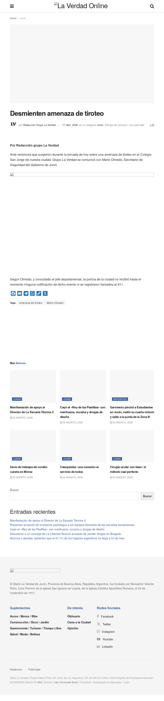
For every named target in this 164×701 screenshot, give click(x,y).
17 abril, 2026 (70, 125)
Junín (23, 18)
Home (13, 18)
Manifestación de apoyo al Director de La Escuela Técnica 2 (48, 520)
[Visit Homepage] (82, 6)
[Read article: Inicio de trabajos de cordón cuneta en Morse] (33, 446)
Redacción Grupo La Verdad (39, 125)
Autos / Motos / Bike (24, 616)
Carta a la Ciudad (79, 622)
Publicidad (34, 669)
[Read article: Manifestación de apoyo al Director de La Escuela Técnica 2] (33, 386)
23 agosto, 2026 (22, 417)
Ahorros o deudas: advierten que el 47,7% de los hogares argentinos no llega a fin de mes (67, 538)
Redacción (16, 669)
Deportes (120, 399)
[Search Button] (152, 6)
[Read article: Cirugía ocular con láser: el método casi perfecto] (133, 446)
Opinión (72, 628)
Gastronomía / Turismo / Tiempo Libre (35, 628)
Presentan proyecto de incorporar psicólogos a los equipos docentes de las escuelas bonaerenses (72, 525)
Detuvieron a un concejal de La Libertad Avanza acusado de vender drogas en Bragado (65, 534)
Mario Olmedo (55, 302)
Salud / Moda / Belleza (25, 634)
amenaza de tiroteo (30, 302)
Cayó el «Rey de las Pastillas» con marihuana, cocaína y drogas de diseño (82, 412)
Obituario (73, 616)
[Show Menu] (12, 6)
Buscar (14, 490)
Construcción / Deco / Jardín (29, 622)
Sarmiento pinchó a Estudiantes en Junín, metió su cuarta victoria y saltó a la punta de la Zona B (132, 412)
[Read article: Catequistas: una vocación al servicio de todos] (83, 446)
